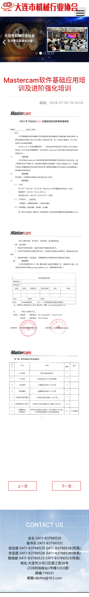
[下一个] (84, 39)
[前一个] (4, 39)
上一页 (23, 486)
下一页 (66, 486)
